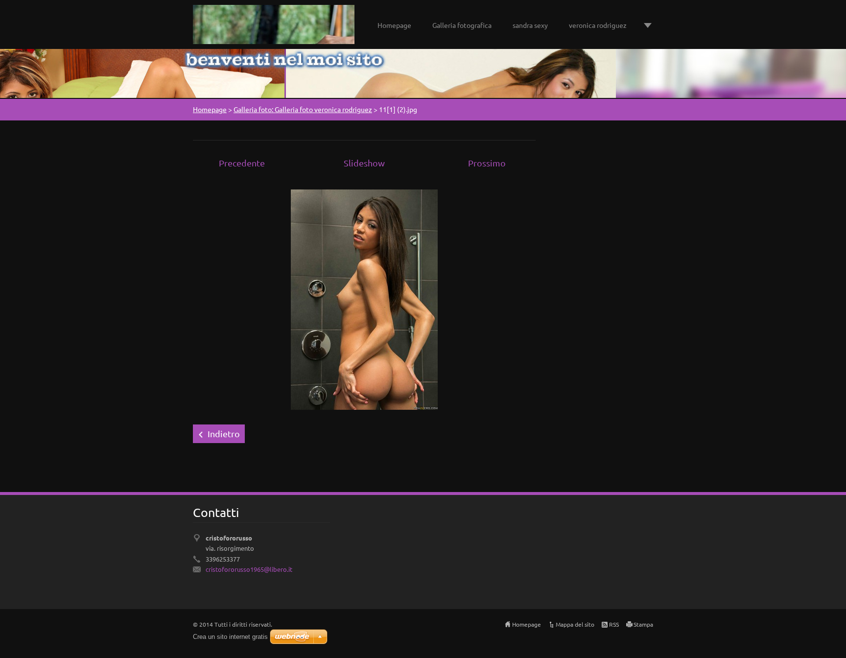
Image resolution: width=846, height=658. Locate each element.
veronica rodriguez (598, 25)
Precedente (242, 163)
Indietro (224, 433)
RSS (614, 624)
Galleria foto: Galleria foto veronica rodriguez (303, 109)
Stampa (643, 624)
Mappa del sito (575, 624)
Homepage (394, 25)
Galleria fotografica (462, 25)
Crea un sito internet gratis (230, 636)
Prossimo (487, 163)
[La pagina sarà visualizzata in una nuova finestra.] (364, 298)
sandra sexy (530, 25)
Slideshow (364, 163)
